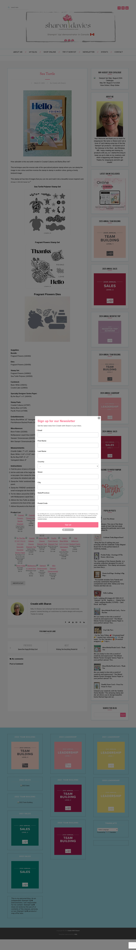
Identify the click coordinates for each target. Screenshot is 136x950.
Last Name (42, 451)
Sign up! (68, 525)
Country (41, 461)
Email (40, 430)
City (39, 482)
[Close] (99, 418)
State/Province (43, 493)
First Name (42, 441)
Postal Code (42, 503)
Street (40, 472)
